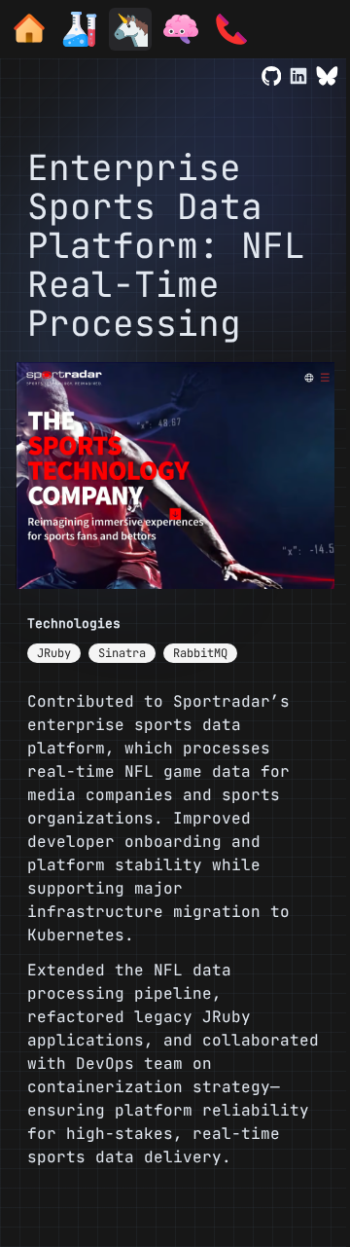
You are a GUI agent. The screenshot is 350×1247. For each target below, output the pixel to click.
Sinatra (122, 653)
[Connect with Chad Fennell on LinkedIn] (298, 76)
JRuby (54, 653)
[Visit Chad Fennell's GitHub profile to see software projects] (272, 76)
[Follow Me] (327, 76)
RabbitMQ (200, 653)
